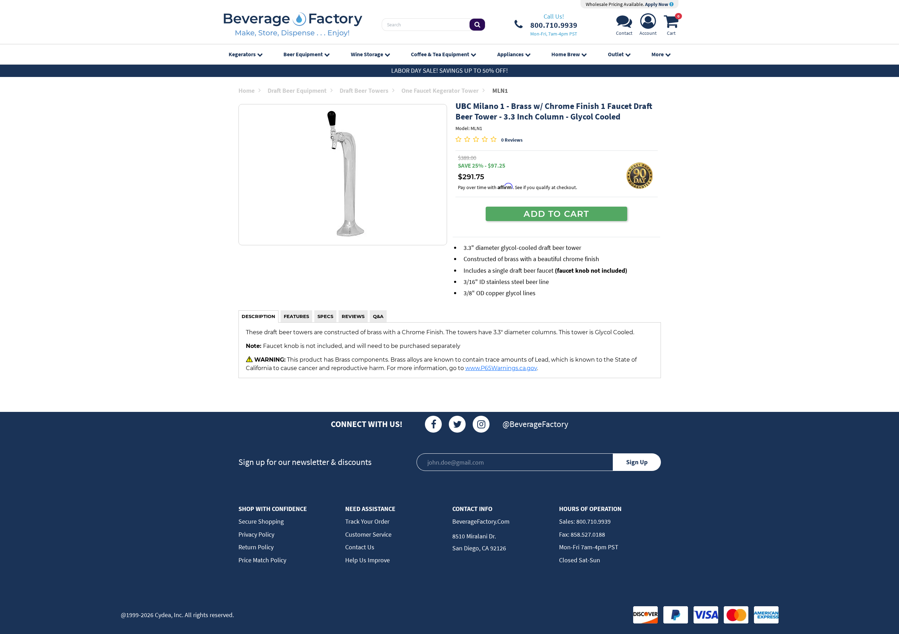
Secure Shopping (261, 521)
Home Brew (565, 54)
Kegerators (242, 54)
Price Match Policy (262, 560)
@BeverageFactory (535, 424)
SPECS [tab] (325, 316)
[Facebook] (433, 424)
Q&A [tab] (378, 316)
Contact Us (359, 547)
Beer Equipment (303, 54)
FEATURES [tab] (296, 316)
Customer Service (368, 534)
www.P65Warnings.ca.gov (501, 367)
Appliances (510, 54)
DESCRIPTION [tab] (258, 316)
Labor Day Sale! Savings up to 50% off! (449, 70)
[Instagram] (481, 424)
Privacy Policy (256, 534)
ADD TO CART (556, 213)
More (657, 54)
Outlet (616, 54)
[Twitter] (457, 424)
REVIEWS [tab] (353, 316)
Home (246, 90)
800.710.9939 (593, 521)
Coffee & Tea (440, 54)
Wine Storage (367, 54)
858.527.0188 (587, 534)
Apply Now (657, 4)
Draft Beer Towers (364, 90)
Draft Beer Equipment (297, 90)
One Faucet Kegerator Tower (440, 90)
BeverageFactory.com (481, 521)
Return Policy (256, 547)
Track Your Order (367, 521)
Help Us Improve (367, 560)
